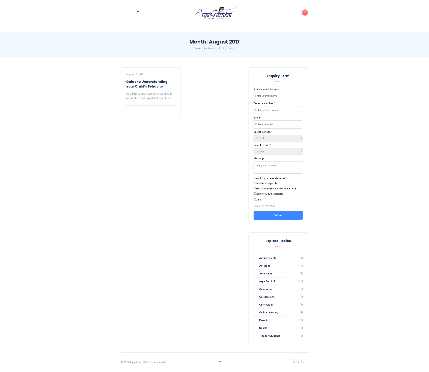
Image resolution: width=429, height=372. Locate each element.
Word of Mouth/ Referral (269, 193)
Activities (264, 265)
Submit (278, 215)
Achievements (267, 258)
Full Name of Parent (266, 89)
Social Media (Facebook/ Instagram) (276, 188)
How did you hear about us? (271, 178)
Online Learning (268, 312)
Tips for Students (269, 335)
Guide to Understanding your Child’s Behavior (147, 84)
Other (259, 199)
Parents (263, 320)
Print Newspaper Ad (267, 183)
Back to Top (298, 362)
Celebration (266, 289)
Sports (263, 327)
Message (259, 158)
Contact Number (264, 103)
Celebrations (266, 296)
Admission (265, 273)
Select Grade (262, 145)
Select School (263, 131)
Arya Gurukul (267, 281)
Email (257, 117)
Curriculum (266, 304)
